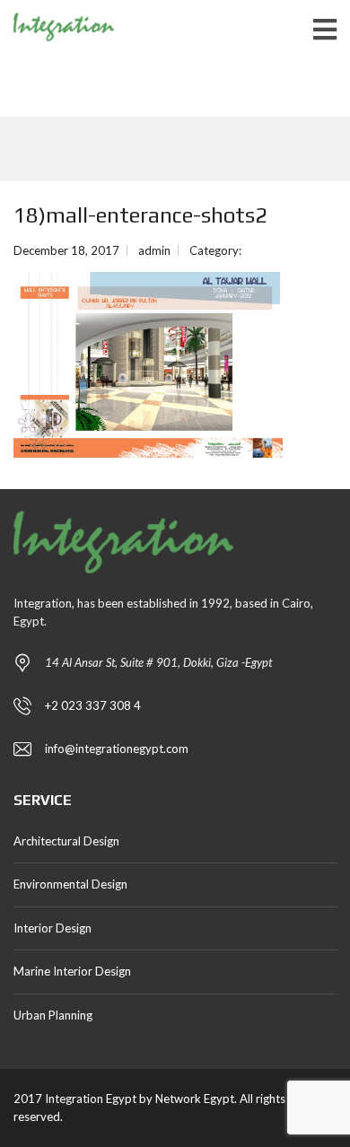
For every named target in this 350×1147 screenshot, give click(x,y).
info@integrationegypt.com (116, 748)
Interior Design (52, 928)
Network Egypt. (196, 1098)
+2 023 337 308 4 (93, 705)
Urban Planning (52, 1015)
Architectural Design (66, 841)
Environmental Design (70, 884)
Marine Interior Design (72, 971)
